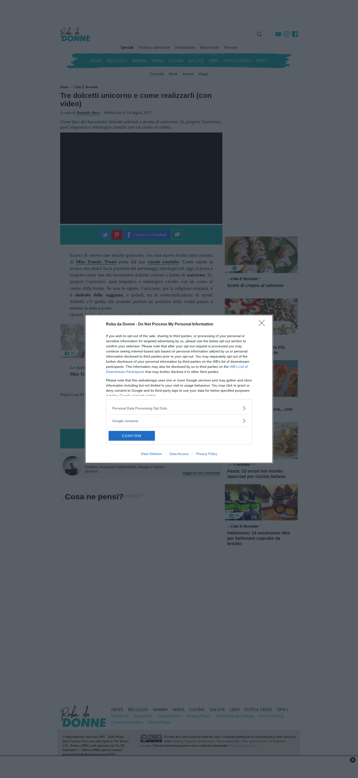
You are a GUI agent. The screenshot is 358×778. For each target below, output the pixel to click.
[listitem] (179, 408)
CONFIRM (131, 436)
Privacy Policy (206, 454)
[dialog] (179, 389)
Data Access (179, 454)
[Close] (263, 324)
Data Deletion (151, 454)
